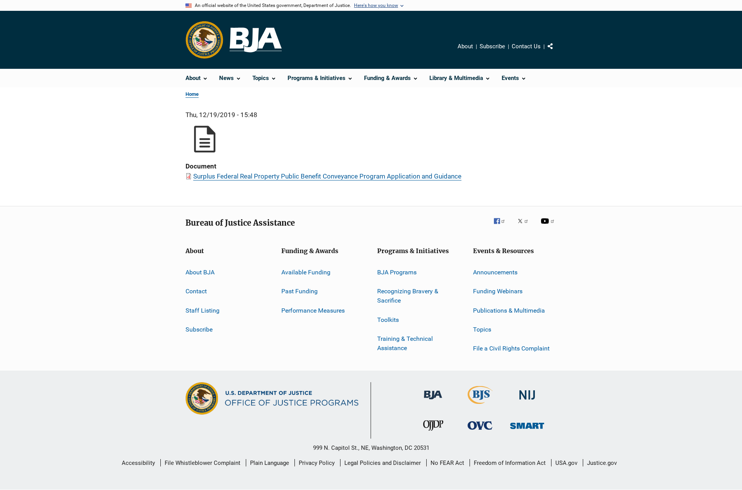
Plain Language (269, 462)
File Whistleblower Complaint (202, 462)
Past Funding (299, 291)
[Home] (256, 40)
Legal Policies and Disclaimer (382, 462)
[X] (525, 226)
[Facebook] (502, 226)
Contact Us (526, 46)
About (465, 46)
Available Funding (305, 272)
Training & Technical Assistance (405, 343)
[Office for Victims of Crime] (480, 431)
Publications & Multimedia (509, 310)
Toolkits (388, 319)
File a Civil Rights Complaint (511, 348)
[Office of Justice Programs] (204, 40)
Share (556, 52)
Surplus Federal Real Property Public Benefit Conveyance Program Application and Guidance (327, 176)
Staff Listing (203, 310)
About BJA (200, 272)
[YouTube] (548, 226)
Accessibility (138, 462)
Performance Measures (313, 310)
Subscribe (492, 46)
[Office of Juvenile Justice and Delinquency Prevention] (433, 432)
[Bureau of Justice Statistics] (480, 405)
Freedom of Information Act (510, 462)
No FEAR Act (447, 462)
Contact (196, 291)
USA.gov (566, 462)
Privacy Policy (317, 462)
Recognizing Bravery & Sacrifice (407, 296)
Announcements (495, 272)
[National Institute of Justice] (527, 401)
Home (192, 94)
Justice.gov (602, 462)
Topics (482, 329)
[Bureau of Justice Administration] (433, 401)
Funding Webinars (497, 291)
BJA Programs (397, 272)
